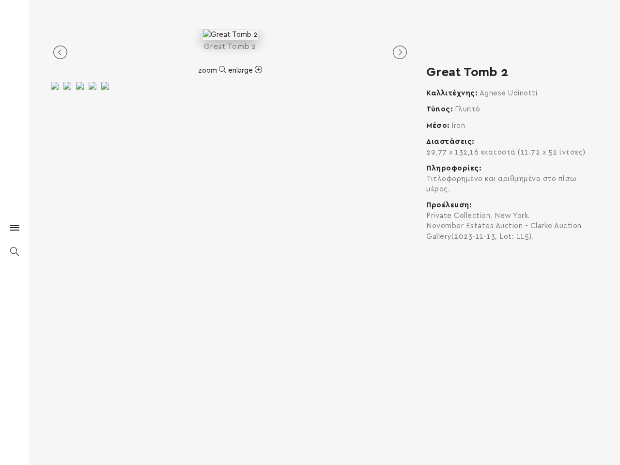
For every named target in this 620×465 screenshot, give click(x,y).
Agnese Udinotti (509, 93)
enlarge (241, 70)
